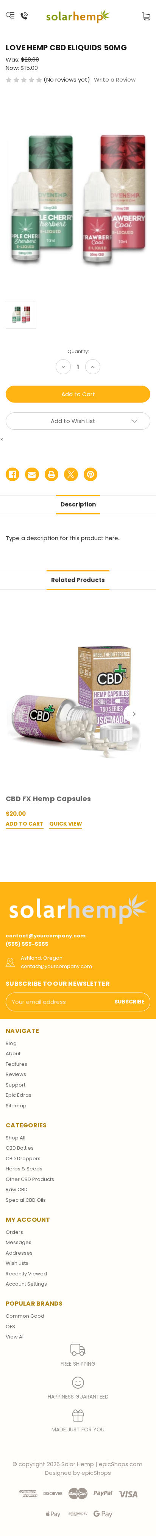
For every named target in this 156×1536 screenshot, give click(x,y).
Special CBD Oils (26, 1200)
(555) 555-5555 (27, 944)
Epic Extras (18, 1095)
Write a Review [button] (115, 79)
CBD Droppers (23, 1158)
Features (16, 1064)
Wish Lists (17, 1263)
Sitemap (16, 1105)
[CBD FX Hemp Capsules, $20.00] (74, 699)
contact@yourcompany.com (46, 935)
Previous (15, 713)
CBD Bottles (20, 1148)
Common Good (25, 1316)
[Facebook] (12, 474)
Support (15, 1084)
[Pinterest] (90, 474)
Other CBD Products (30, 1179)
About (13, 1053)
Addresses (19, 1253)
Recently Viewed (26, 1273)
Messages (18, 1242)
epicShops (96, 1473)
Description (78, 504)
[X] (71, 474)
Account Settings (26, 1283)
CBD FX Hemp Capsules (48, 798)
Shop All (15, 1137)
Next (131, 713)
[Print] (51, 474)
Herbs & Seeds (24, 1168)
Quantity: (78, 351)
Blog (11, 1043)
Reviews (16, 1074)
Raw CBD (17, 1189)
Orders (14, 1232)
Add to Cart (25, 824)
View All (15, 1336)
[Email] (32, 474)
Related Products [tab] (78, 580)
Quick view (65, 824)
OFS (10, 1326)
